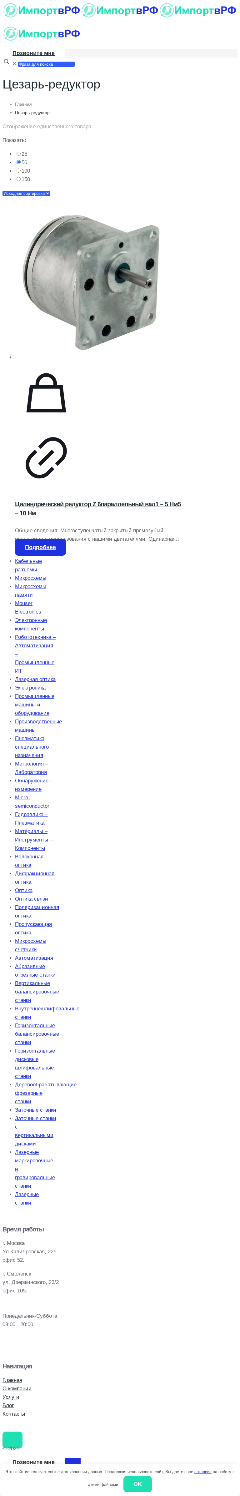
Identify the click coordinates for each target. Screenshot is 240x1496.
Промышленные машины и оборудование (34, 704)
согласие (203, 1471)
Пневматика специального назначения (32, 746)
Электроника (30, 688)
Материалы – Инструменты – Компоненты (33, 839)
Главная (23, 104)
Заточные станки (35, 1110)
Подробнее (40, 547)
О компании (17, 1389)
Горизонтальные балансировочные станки (37, 1034)
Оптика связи (31, 899)
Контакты (13, 1414)
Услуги (10, 1397)
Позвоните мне (33, 53)
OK (137, 1484)
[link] (99, 154)
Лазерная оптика (35, 679)
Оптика (23, 890)
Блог (8, 1405)
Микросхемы (30, 578)
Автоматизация (34, 958)
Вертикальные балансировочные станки (37, 991)
